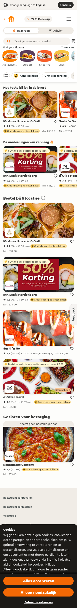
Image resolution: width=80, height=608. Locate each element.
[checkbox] (10, 58)
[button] (9, 19)
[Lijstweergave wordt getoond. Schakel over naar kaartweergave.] (73, 41)
